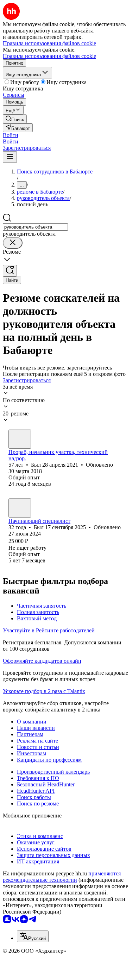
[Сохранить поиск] (10, 271)
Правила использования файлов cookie (49, 56)
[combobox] (35, 227)
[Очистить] (13, 243)
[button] (10, 135)
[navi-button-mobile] (10, 157)
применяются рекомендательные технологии (62, 876)
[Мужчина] (19, 439)
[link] (15, 118)
